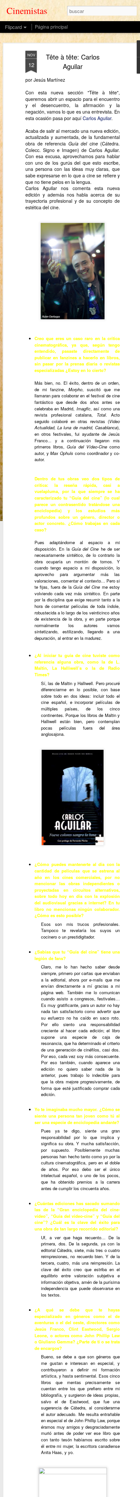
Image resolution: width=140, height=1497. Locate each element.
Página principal (51, 26)
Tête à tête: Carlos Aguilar (73, 61)
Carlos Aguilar (97, 118)
